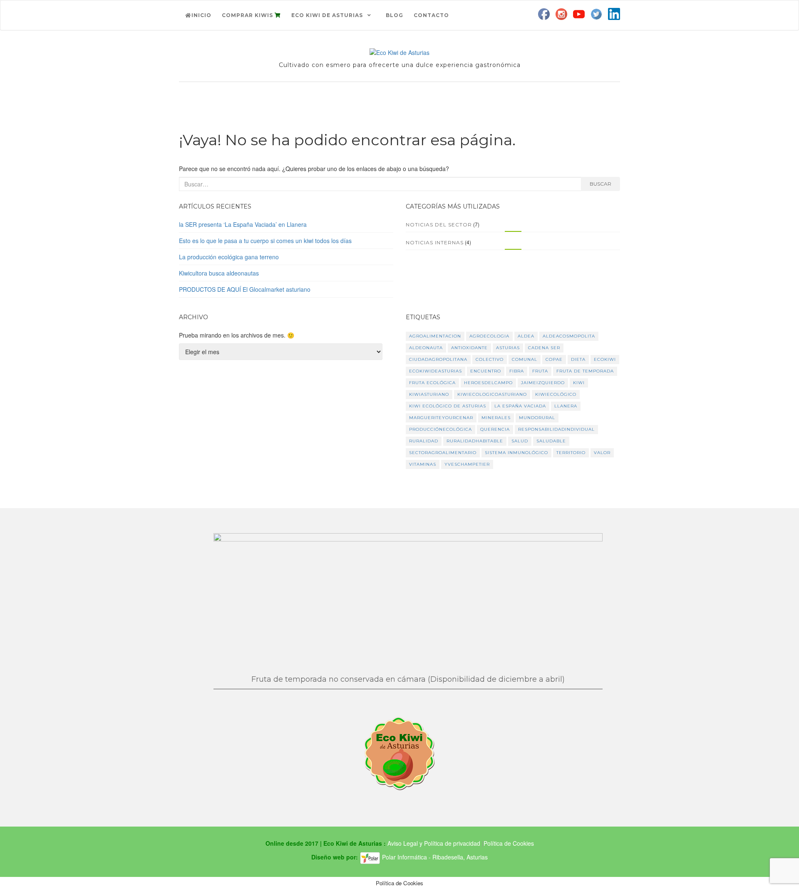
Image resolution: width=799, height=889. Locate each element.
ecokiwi (605, 359)
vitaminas (422, 464)
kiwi (579, 382)
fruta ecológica (432, 382)
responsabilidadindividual (556, 429)
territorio (571, 452)
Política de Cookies (509, 843)
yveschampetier (467, 464)
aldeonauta (426, 347)
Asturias (508, 347)
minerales (496, 417)
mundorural (537, 417)
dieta (578, 359)
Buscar (600, 184)
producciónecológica (440, 429)
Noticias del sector (439, 224)
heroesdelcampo (488, 382)
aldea (526, 336)
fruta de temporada (585, 371)
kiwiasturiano (429, 394)
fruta (540, 371)
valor (602, 452)
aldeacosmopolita (569, 336)
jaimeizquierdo (543, 382)
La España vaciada (520, 406)
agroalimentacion (435, 336)
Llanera (565, 406)
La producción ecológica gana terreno (229, 257)
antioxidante (469, 347)
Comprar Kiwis (248, 15)
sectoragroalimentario (442, 452)
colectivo (490, 359)
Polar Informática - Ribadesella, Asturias (434, 857)
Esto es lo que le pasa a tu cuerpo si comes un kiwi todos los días (265, 240)
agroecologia (489, 336)
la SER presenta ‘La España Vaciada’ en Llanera (243, 224)
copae (554, 359)
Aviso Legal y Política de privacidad (434, 843)
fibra (516, 371)
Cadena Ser (544, 347)
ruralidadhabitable (475, 441)
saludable (551, 441)
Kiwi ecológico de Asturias (447, 406)
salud (519, 441)
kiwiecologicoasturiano (492, 394)
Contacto (431, 15)
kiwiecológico (555, 394)
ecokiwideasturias (435, 371)
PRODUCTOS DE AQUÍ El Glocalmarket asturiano (244, 289)
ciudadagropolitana (438, 359)
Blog (394, 15)
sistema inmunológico (516, 452)
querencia (495, 429)
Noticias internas (435, 242)
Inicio (201, 15)
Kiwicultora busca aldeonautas (219, 273)
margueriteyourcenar (441, 417)
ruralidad (423, 441)
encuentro (485, 371)
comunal (524, 359)
